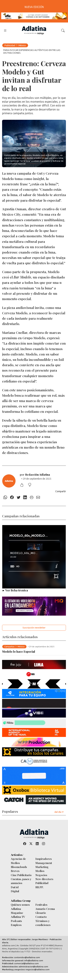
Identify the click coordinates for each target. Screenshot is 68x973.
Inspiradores (43, 859)
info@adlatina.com (33, 960)
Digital (15, 891)
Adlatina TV (18, 916)
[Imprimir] (31, 497)
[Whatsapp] (5, 497)
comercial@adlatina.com (26, 963)
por (35, 474)
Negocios (41, 875)
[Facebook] (12, 497)
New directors (44, 879)
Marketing (41, 867)
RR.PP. (39, 887)
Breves (15, 871)
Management (43, 863)
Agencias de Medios (18, 860)
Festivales (41, 904)
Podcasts (16, 921)
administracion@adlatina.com (33, 966)
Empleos (16, 925)
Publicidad (10, 45)
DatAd (14, 887)
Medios (39, 871)
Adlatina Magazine (17, 911)
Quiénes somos (20, 904)
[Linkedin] (25, 497)
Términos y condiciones (42, 923)
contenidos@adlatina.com (27, 957)
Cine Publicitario (21, 875)
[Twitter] (18, 497)
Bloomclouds (19, 867)
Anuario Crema (45, 909)
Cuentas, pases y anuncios (21, 881)
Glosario (40, 913)
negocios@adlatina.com (38, 969)
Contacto (41, 916)
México (22, 45)
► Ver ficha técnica (15, 590)
